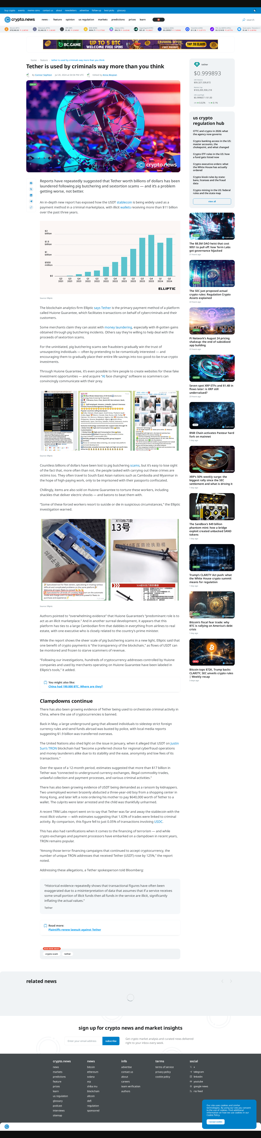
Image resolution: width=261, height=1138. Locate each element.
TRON (52, 748)
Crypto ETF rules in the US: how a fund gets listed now (211, 155)
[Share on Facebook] (31, 183)
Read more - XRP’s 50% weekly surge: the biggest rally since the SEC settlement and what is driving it (212, 459)
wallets (125, 207)
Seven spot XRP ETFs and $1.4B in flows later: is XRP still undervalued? (211, 389)
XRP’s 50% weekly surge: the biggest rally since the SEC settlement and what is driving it (210, 480)
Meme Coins (34, 10)
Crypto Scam (51, 953)
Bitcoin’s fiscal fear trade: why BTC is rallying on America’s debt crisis (210, 625)
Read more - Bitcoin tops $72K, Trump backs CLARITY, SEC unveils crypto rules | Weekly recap (212, 652)
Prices (132, 19)
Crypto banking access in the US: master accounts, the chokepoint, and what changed (212, 144)
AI (103, 376)
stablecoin (124, 202)
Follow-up (96, 10)
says (97, 308)
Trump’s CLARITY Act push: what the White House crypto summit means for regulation (210, 578)
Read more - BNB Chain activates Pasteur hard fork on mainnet (212, 415)
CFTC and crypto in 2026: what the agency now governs (210, 132)
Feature (57, 19)
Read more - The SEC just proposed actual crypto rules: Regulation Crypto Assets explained (212, 273)
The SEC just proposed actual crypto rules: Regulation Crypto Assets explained (210, 294)
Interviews (58, 1110)
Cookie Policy (162, 1076)
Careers (125, 1081)
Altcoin (91, 1096)
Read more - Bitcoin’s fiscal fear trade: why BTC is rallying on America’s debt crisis (212, 604)
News (45, 19)
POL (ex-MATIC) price (221, 29)
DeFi (89, 1100)
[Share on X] (31, 189)
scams (135, 465)
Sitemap (57, 1115)
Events (21, 10)
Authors (125, 1091)
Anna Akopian (110, 74)
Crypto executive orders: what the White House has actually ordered (210, 167)
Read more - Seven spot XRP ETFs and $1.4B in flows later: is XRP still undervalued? (212, 368)
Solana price (119, 29)
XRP (89, 1081)
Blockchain (93, 1091)
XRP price (69, 29)
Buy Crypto (10, 10)
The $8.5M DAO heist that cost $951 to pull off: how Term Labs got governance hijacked (209, 247)
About (59, 10)
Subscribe (110, 1041)
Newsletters (71, 10)
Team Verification (130, 1086)
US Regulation (86, 19)
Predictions (118, 19)
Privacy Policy (163, 1071)
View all (212, 201)
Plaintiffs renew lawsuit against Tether (74, 929)
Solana (91, 1076)
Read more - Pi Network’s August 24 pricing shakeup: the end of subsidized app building (212, 320)
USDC (158, 821)
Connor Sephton (43, 74)
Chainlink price (195, 29)
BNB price (94, 29)
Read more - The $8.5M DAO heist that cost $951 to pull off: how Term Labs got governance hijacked (212, 226)
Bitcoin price (16, 29)
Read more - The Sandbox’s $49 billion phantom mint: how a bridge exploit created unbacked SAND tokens (212, 506)
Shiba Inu (92, 1086)
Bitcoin (91, 1067)
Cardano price (169, 29)
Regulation (93, 1105)
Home (34, 60)
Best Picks (109, 10)
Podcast (57, 1105)
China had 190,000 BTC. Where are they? (75, 686)
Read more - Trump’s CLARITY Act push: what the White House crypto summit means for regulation (212, 557)
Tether (106, 308)
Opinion (70, 19)
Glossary (121, 10)
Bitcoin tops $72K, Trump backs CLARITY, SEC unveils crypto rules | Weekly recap (211, 673)
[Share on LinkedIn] (31, 195)
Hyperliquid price (143, 29)
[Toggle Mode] (254, 10)
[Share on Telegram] (31, 201)
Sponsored (93, 1110)
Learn (143, 19)
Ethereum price (44, 29)
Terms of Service (164, 1067)
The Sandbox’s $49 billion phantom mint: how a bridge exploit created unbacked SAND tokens (210, 529)
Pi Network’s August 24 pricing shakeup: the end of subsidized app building (209, 341)
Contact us (48, 10)
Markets (103, 19)
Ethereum (92, 1071)
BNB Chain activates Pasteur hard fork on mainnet (211, 434)
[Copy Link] (31, 207)
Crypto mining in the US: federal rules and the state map (212, 191)
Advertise (84, 10)
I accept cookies (215, 1121)
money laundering (118, 327)
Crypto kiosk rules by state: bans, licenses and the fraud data (209, 180)
